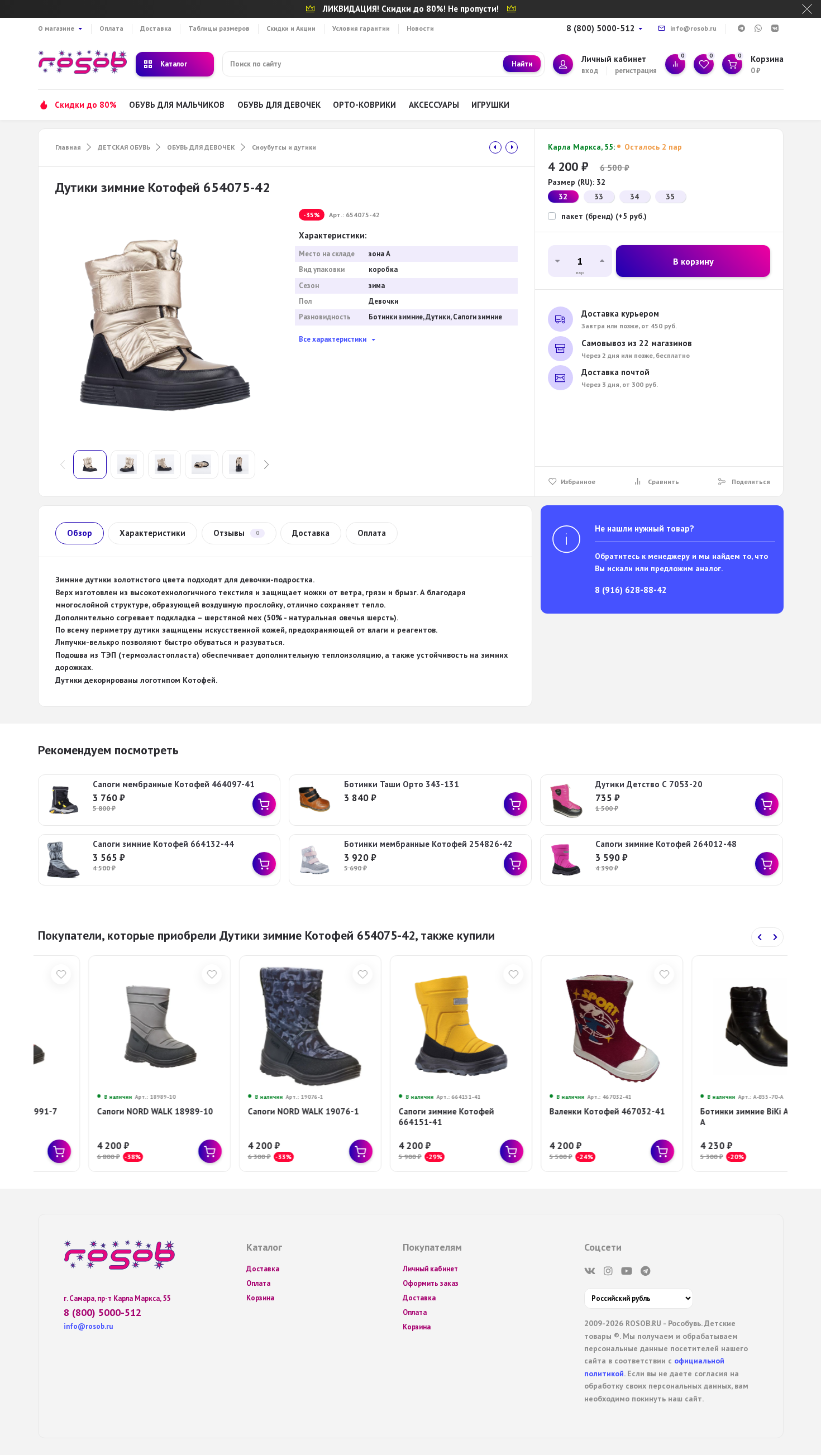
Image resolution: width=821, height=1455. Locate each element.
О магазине (56, 28)
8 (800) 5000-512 (600, 28)
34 (634, 197)
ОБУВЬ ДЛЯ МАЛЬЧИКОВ (177, 104)
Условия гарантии (361, 28)
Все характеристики (332, 339)
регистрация (636, 70)
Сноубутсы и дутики (284, 147)
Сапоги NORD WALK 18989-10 (105, 1111)
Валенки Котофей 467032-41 (557, 1111)
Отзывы (236, 533)
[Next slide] (775, 937)
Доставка (155, 28)
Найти (522, 64)
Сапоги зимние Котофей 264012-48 (666, 844)
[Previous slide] (759, 937)
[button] (266, 464)
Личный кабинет (430, 1269)
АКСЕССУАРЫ (434, 104)
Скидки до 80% (86, 104)
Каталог (173, 64)
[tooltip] (495, 147)
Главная (68, 147)
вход (589, 70)
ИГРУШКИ (490, 104)
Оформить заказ (431, 1283)
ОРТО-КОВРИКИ (364, 104)
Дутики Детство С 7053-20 (649, 784)
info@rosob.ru (693, 28)
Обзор (79, 533)
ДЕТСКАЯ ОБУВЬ (124, 147)
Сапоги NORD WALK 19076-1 (253, 1111)
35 (670, 197)
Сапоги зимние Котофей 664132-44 (163, 844)
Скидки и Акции (291, 28)
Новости (420, 28)
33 (598, 197)
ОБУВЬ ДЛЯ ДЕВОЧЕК (279, 104)
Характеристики (152, 533)
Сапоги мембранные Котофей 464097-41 (174, 784)
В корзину (693, 261)
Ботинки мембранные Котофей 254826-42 (428, 844)
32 (563, 197)
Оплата (111, 28)
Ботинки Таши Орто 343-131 (401, 784)
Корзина (260, 1298)
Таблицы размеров (219, 28)
